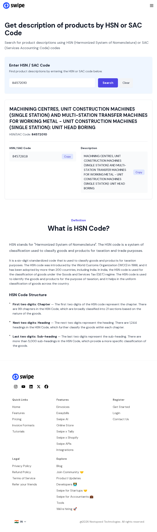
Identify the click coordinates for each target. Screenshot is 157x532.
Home (16, 407)
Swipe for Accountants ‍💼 (74, 497)
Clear (126, 83)
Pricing (16, 419)
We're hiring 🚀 (66, 509)
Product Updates (68, 478)
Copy (67, 156)
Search (108, 83)
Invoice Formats (23, 425)
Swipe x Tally (65, 431)
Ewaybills (62, 413)
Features (18, 413)
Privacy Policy (21, 466)
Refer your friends (24, 484)
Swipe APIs (63, 444)
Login (116, 413)
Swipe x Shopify (67, 438)
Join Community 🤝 (70, 472)
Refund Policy (21, 472)
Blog (59, 466)
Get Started (121, 407)
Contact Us (121, 419)
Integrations (65, 450)
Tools (60, 503)
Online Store (65, 425)
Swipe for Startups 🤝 (71, 490)
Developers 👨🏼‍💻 (66, 484)
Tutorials (18, 431)
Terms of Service (23, 478)
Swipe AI (62, 419)
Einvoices (63, 407)
